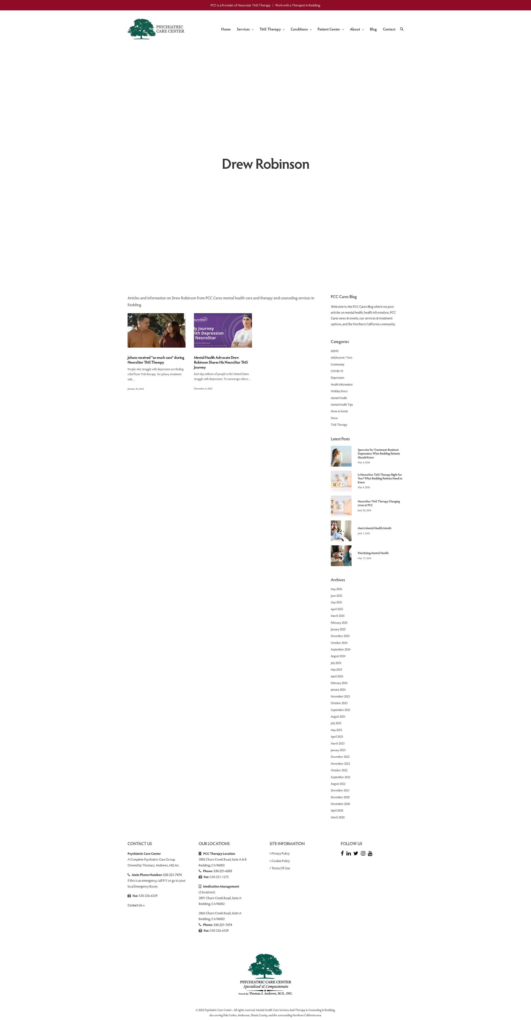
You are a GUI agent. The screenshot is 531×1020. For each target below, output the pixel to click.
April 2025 (337, 609)
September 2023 (340, 710)
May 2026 (336, 589)
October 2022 (339, 770)
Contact (389, 29)
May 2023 (336, 730)
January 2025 (338, 629)
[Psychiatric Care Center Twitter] (356, 853)
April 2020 (337, 810)
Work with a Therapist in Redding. (298, 5)
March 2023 (338, 743)
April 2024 (337, 676)
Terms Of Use (281, 868)
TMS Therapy (270, 29)
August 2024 (338, 656)
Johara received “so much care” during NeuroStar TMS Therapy (156, 360)
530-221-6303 (222, 871)
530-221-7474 (172, 874)
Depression (337, 378)
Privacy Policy (281, 853)
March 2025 (338, 616)
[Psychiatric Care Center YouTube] (371, 853)
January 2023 (338, 750)
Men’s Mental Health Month (374, 528)
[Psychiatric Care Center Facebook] (343, 853)
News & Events (339, 411)
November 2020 (340, 804)
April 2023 (337, 737)
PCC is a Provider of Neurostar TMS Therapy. (241, 5)
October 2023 (339, 703)
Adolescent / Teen (341, 357)
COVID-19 (337, 371)
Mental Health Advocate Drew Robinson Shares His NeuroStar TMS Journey (221, 362)
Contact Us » (136, 905)
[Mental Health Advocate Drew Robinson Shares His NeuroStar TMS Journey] (223, 330)
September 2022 (340, 777)
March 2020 (338, 817)
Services (243, 29)
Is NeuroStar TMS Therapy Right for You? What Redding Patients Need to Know (380, 478)
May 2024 (336, 669)
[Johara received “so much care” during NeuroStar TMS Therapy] (157, 330)
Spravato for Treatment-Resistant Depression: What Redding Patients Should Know (379, 453)
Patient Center (329, 29)
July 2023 (336, 723)
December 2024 (340, 636)
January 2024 (338, 689)
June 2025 (336, 596)
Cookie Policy (281, 861)
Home (226, 29)
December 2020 (340, 797)
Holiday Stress (339, 391)
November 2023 (340, 696)
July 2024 (336, 663)
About (355, 29)
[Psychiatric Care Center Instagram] (364, 853)
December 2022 (340, 757)
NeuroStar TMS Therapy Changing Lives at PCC (379, 503)
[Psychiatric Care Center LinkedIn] (349, 853)
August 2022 (338, 784)
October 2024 (339, 643)
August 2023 (338, 716)
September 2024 (340, 649)
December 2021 (340, 790)
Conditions (299, 29)
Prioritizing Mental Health (373, 553)
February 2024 (339, 683)
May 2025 (336, 602)
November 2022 (340, 763)
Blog (373, 29)
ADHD (335, 351)
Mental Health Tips (342, 404)
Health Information (342, 384)
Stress (334, 418)
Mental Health (339, 398)
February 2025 (339, 623)
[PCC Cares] (157, 29)
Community (337, 364)
